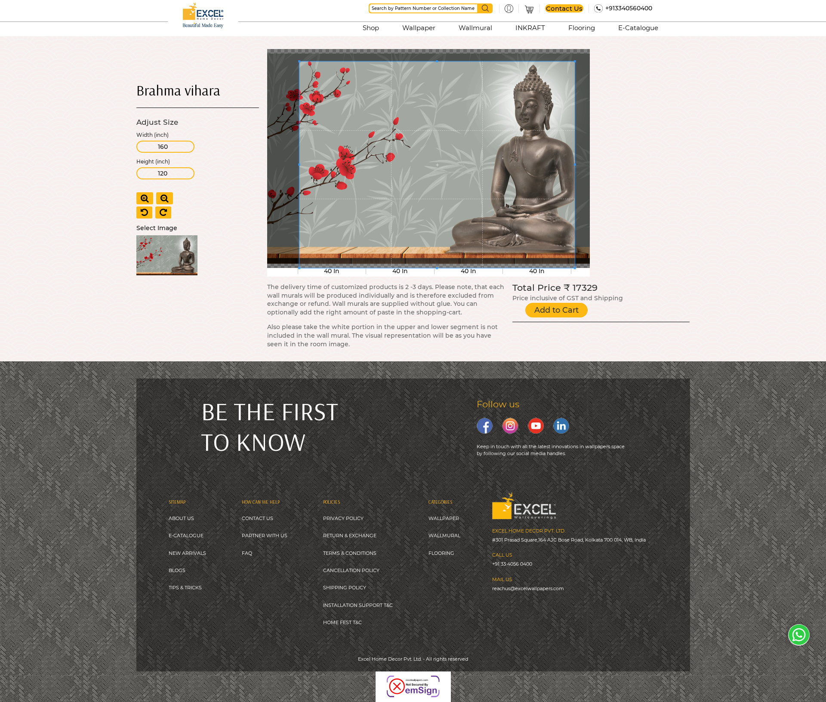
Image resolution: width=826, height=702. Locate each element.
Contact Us (564, 8)
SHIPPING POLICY (344, 588)
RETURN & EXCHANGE (349, 536)
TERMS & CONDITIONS (349, 553)
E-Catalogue (638, 28)
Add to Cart (556, 310)
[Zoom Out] (164, 198)
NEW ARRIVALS (187, 553)
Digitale (453, 680)
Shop (371, 28)
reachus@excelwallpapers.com (528, 588)
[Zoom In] (144, 198)
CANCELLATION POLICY (351, 570)
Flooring (581, 28)
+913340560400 (628, 8)
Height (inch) (153, 161)
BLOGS (177, 570)
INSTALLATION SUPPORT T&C (358, 605)
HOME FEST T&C (342, 622)
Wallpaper (418, 28)
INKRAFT (530, 28)
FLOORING (441, 553)
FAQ (247, 553)
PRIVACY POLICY (343, 518)
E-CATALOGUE (186, 536)
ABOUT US (181, 518)
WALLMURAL (444, 536)
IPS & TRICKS (186, 588)
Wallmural (475, 28)
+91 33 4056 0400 (512, 564)
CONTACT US (257, 518)
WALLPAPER (443, 518)
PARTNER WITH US (264, 536)
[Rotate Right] (163, 212)
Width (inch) (152, 135)
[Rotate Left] (144, 212)
